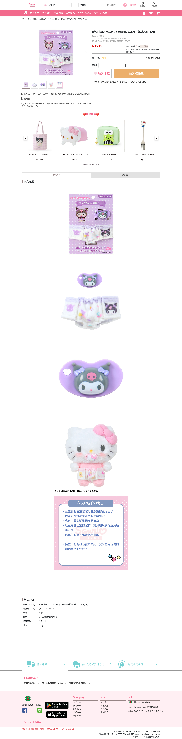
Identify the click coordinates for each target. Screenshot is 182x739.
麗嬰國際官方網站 (142, 702)
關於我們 (104, 702)
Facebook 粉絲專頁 (32, 721)
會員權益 (77, 715)
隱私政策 (104, 712)
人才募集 (104, 708)
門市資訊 (104, 705)
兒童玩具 (42, 18)
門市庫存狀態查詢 (153, 58)
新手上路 (77, 702)
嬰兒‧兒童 (32, 18)
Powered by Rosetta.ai (91, 165)
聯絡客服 (77, 708)
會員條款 (77, 712)
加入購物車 (136, 73)
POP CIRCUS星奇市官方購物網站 (148, 711)
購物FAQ (77, 705)
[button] (86, 53)
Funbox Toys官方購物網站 (146, 706)
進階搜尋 (133, 5)
